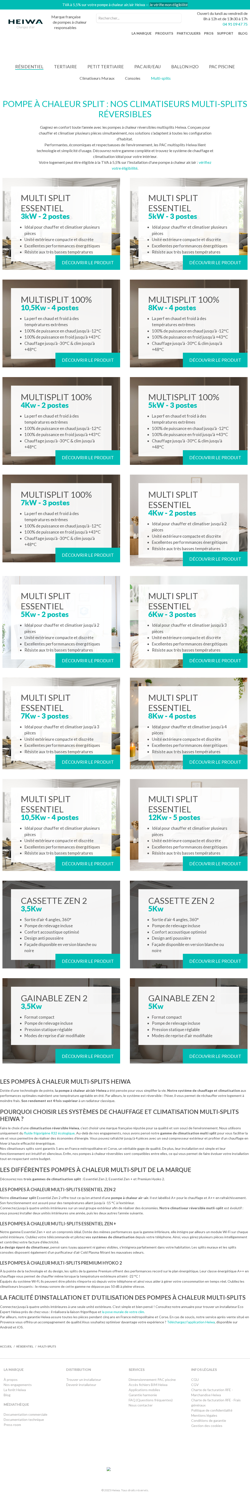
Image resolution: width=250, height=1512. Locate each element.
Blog (7, 1395)
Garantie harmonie (143, 1395)
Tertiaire (65, 66)
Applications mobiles (144, 1390)
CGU (195, 1379)
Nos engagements (18, 1385)
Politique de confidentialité (211, 1410)
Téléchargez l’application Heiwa (191, 1322)
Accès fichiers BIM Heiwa (148, 1385)
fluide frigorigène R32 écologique (49, 1133)
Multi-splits (161, 78)
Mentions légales (204, 1415)
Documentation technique (24, 1419)
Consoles (132, 78)
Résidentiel (29, 66)
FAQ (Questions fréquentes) (151, 1400)
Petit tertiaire (105, 66)
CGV (195, 1385)
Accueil (6, 1346)
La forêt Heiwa (15, 1390)
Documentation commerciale (26, 1414)
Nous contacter (141, 1405)
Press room (12, 1425)
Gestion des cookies (206, 1426)
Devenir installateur (81, 1385)
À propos (11, 1379)
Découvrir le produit (88, 262)
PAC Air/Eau (147, 66)
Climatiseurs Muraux (97, 78)
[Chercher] (177, 18)
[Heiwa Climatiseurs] (25, 25)
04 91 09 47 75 (235, 24)
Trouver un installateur (83, 1379)
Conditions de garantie (208, 1420)
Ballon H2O (184, 66)
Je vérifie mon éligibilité (168, 4)
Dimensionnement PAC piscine (152, 1379)
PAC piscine (222, 66)
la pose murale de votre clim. (123, 1312)
